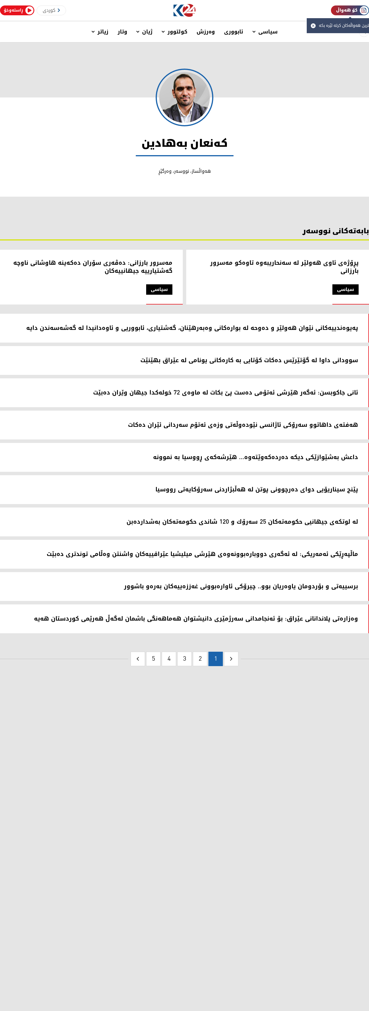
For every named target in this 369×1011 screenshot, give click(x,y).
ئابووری (233, 32)
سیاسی (268, 31)
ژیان (147, 31)
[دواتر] (138, 659)
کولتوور (177, 31)
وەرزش (206, 32)
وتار (122, 32)
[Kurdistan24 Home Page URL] (185, 10)
